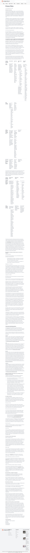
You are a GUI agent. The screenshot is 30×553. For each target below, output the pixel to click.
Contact (9, 531)
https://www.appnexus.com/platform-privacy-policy (13, 341)
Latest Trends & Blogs (26, 529)
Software (17, 535)
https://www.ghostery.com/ (8, 426)
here (22, 19)
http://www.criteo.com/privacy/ (16, 349)
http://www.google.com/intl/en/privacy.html (12, 371)
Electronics (17, 536)
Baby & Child (17, 532)
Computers (17, 534)
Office (16, 533)
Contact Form (12, 454)
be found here (21, 33)
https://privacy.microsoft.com (8, 361)
